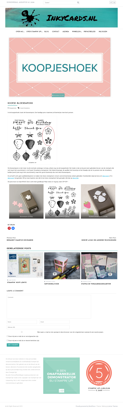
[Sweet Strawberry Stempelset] (62, 201)
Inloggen (103, 31)
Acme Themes (113, 406)
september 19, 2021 (50, 281)
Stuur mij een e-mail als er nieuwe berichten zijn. (23, 340)
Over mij (19, 31)
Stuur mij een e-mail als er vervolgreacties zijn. (23, 336)
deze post (106, 176)
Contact (55, 31)
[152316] (26, 201)
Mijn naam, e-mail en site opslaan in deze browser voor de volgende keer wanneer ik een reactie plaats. (70, 332)
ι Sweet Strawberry (25, 108)
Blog (46, 31)
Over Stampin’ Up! (33, 31)
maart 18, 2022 (12, 280)
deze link (75, 178)
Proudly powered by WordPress (85, 406)
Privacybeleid (90, 31)
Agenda (66, 31)
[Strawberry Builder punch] (98, 201)
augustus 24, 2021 (87, 281)
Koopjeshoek (13, 108)
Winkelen (76, 31)
